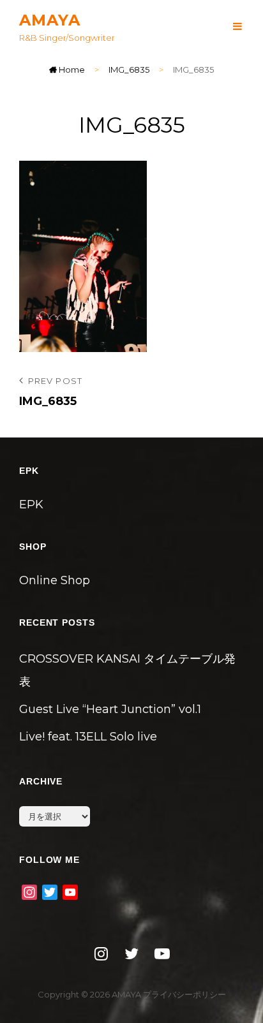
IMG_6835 (129, 69)
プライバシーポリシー (184, 994)
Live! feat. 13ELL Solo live (88, 737)
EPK (31, 504)
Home (71, 69)
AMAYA (49, 20)
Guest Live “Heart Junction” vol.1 (110, 709)
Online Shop (54, 580)
